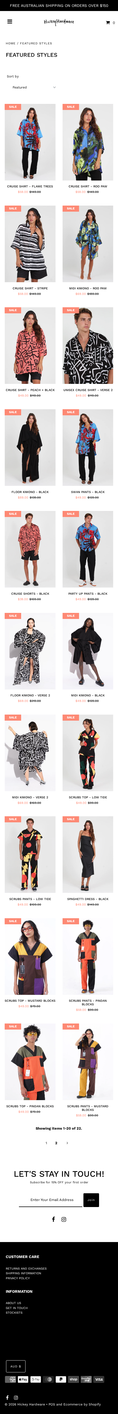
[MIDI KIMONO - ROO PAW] (88, 244)
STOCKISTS (14, 1313)
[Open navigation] (9, 23)
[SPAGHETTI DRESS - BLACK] (88, 854)
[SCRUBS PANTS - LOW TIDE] (30, 854)
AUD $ (15, 1366)
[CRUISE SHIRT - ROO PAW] (88, 142)
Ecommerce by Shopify (82, 1404)
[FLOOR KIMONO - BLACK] (30, 447)
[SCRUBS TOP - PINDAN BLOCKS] (30, 1062)
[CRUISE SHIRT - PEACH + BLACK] (30, 345)
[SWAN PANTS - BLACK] (88, 447)
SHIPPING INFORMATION (23, 1273)
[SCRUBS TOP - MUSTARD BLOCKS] (30, 956)
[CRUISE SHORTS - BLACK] (30, 549)
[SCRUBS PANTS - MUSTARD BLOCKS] (88, 1062)
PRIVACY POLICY (18, 1278)
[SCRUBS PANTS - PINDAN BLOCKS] (88, 956)
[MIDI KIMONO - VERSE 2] (30, 753)
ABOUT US (13, 1303)
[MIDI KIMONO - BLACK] (88, 651)
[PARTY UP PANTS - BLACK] (88, 549)
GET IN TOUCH (17, 1308)
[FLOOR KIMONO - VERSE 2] (30, 651)
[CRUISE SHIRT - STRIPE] (30, 244)
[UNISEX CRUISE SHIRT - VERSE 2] (88, 345)
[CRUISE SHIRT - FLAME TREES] (30, 142)
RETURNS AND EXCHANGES (26, 1268)
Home (11, 43)
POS (52, 1404)
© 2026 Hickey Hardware (25, 1404)
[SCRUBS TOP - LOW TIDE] (88, 753)
